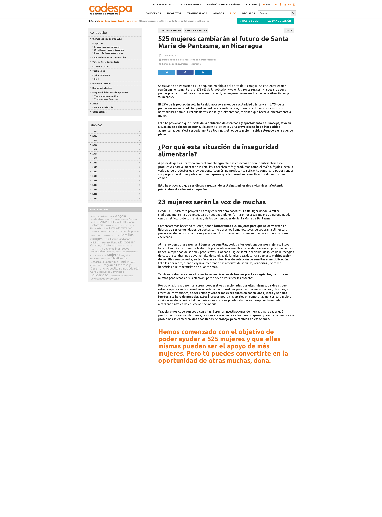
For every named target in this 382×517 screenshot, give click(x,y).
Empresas (133, 231)
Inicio (100, 21)
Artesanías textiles (119, 219)
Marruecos (122, 248)
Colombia (97, 225)
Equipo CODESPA (101, 75)
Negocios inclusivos (102, 88)
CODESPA (113, 222)
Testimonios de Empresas (106, 99)
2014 (94, 185)
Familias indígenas (120, 239)
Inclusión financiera (125, 246)
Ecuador (113, 231)
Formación (105, 243)
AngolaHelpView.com (100, 219)
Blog (233, 13)
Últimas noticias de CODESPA (107, 39)
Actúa (113, 21)
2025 (94, 136)
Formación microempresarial (107, 47)
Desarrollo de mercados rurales (200, 60)
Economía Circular (101, 66)
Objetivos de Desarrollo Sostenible (108, 260)
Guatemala (110, 245)
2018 (94, 167)
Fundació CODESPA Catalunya (223, 4)
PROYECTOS (174, 13)
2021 (94, 154)
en (268, 4)
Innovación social (97, 249)
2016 (94, 176)
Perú (122, 261)
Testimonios (98, 71)
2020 (94, 158)
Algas (112, 216)
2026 (94, 131)
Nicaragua (196, 64)
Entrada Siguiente (195, 30)
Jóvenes (109, 248)
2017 (94, 171)
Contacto (251, 4)
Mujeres (185, 64)
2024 (94, 140)
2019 (94, 163)
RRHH (96, 79)
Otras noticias (99, 112)
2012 (94, 194)
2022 (94, 149)
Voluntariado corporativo (106, 96)
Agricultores (103, 216)
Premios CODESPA (101, 83)
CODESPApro (127, 222)
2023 (94, 145)
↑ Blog (289, 30)
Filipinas (95, 242)
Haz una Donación (278, 21)
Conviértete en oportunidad (116, 225)
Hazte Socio (250, 21)
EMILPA (123, 232)
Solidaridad (99, 275)
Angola (120, 216)
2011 (94, 198)
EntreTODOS (97, 235)
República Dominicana (111, 271)
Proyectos (97, 43)
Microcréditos (98, 251)
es (264, 4)
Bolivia (103, 221)
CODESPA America (191, 4)
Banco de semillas (171, 64)
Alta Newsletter (162, 4)
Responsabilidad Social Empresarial (110, 92)
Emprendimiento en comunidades (109, 57)
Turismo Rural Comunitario (105, 62)
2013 (94, 189)
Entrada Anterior (171, 30)
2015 (94, 180)
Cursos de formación (120, 228)
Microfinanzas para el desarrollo (109, 50)
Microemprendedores (116, 252)
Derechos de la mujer (127, 21)
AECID (93, 216)
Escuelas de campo (111, 235)
